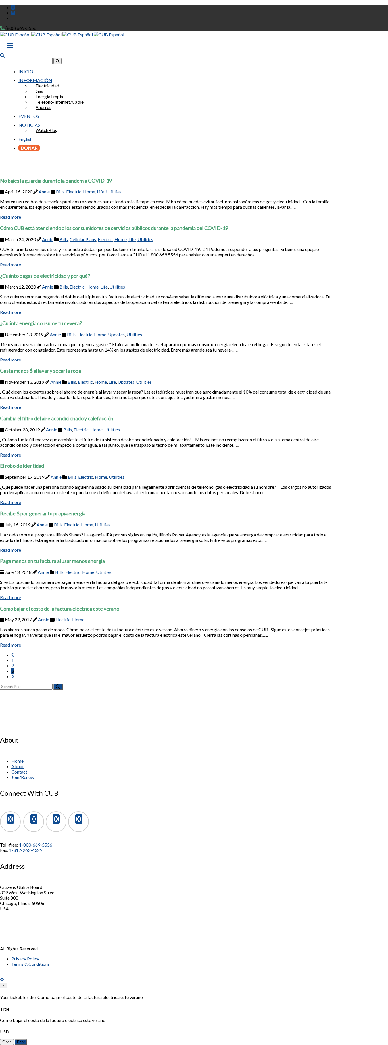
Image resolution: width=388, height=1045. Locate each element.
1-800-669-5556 (35, 844)
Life (100, 191)
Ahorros (43, 107)
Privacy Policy (25, 958)
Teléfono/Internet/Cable (60, 101)
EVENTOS (28, 116)
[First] (12, 654)
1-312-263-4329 (25, 850)
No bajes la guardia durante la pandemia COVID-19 (56, 180)
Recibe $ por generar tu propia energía (42, 513)
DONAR (29, 148)
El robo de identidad (22, 466)
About (17, 766)
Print (21, 1042)
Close (7, 1042)
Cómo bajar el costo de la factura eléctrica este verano (59, 608)
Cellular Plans (83, 239)
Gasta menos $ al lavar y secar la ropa (40, 370)
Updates (116, 334)
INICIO (25, 71)
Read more (10, 217)
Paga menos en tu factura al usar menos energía (52, 561)
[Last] (12, 676)
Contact (19, 771)
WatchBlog (47, 130)
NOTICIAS (29, 125)
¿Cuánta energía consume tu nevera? (41, 323)
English (25, 139)
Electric (73, 191)
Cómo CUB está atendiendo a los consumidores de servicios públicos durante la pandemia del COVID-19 (114, 228)
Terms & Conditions (30, 964)
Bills (60, 191)
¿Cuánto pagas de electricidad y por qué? (45, 276)
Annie (44, 191)
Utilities (114, 191)
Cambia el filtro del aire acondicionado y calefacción (56, 418)
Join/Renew (22, 777)
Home (89, 191)
